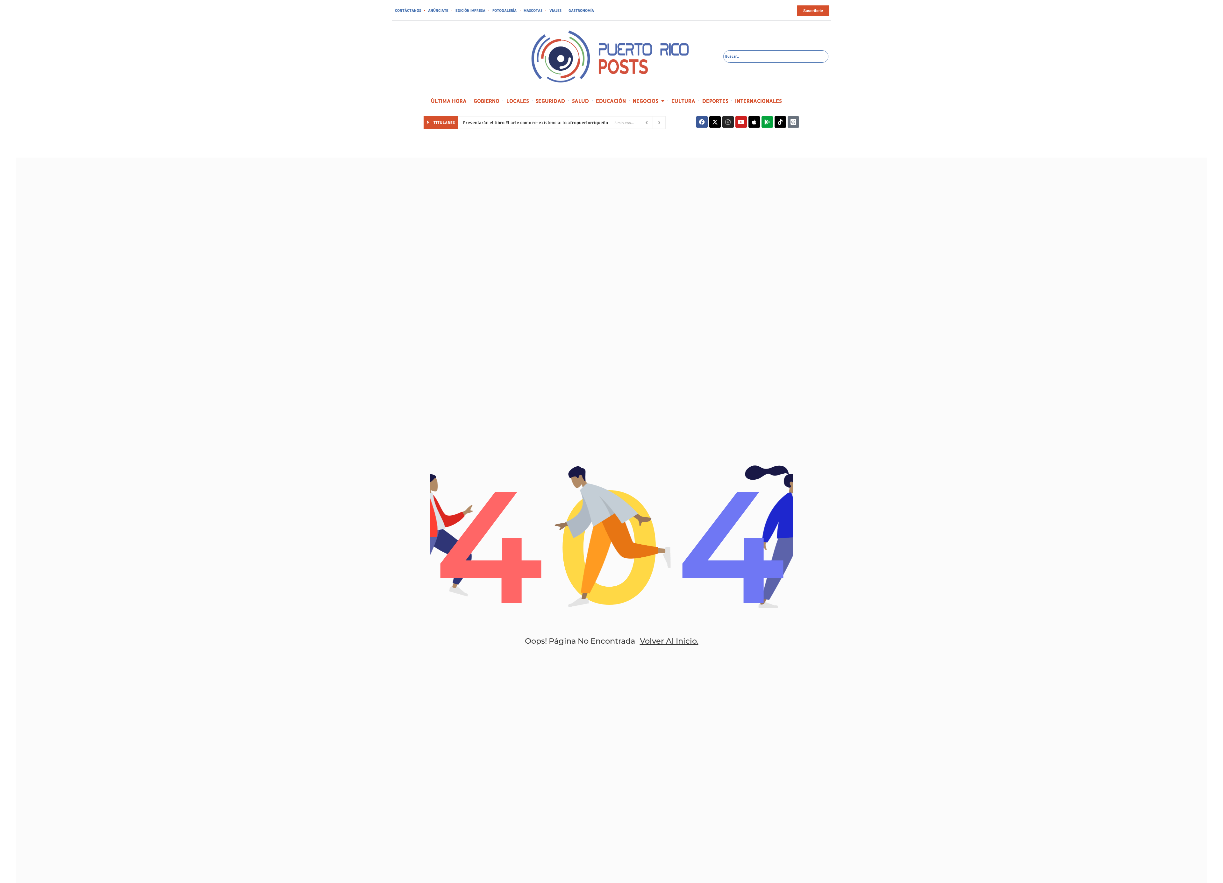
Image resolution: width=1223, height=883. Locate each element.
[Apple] (754, 122)
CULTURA (683, 100)
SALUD (580, 100)
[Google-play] (767, 122)
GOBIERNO (486, 100)
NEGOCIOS (645, 100)
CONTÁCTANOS (408, 10)
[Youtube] (741, 122)
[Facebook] (702, 122)
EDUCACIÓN (611, 100)
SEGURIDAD (550, 100)
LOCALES (517, 100)
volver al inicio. (669, 641)
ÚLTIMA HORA (449, 100)
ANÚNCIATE (438, 10)
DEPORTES (715, 100)
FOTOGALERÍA (504, 10)
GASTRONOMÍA (581, 10)
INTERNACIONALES (758, 100)
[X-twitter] (715, 122)
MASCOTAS (533, 10)
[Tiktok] (780, 122)
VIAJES (555, 10)
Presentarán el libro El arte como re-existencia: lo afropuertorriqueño (536, 122)
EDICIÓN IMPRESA (470, 10)
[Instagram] (728, 122)
